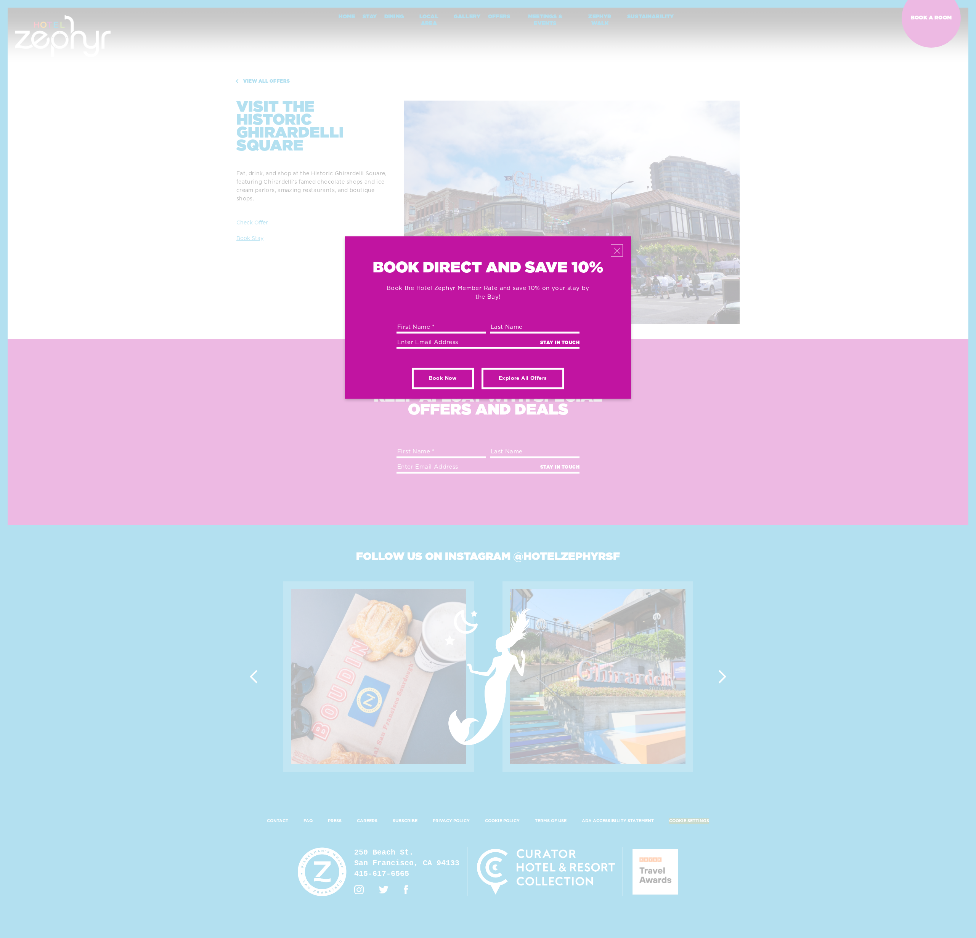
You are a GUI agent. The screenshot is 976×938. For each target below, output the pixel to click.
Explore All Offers (523, 378)
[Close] (617, 251)
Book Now (442, 378)
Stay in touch (560, 342)
